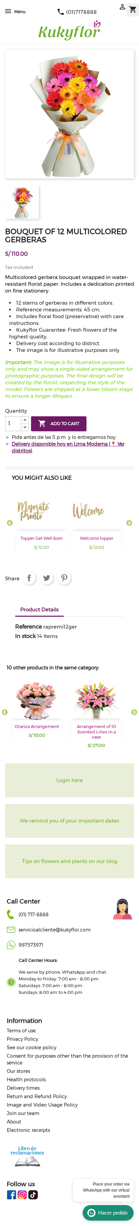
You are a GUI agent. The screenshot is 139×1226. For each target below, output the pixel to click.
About (14, 1122)
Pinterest (64, 578)
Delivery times (23, 1088)
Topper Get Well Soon (42, 538)
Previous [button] (9, 523)
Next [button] (129, 523)
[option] (42, 527)
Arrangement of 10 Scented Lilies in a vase (96, 732)
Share (29, 578)
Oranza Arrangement (37, 726)
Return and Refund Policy (37, 1096)
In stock (25, 636)
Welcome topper (96, 538)
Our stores (18, 1071)
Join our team (23, 1113)
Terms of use (21, 1031)
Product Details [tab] (39, 609)
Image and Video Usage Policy (42, 1105)
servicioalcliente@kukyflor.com (55, 930)
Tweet (46, 578)
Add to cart (58, 423)
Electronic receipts (28, 1130)
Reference (28, 626)
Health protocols (26, 1080)
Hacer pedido (113, 1213)
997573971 (31, 945)
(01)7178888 (77, 12)
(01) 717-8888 (34, 915)
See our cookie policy (31, 1047)
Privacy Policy (22, 1039)
